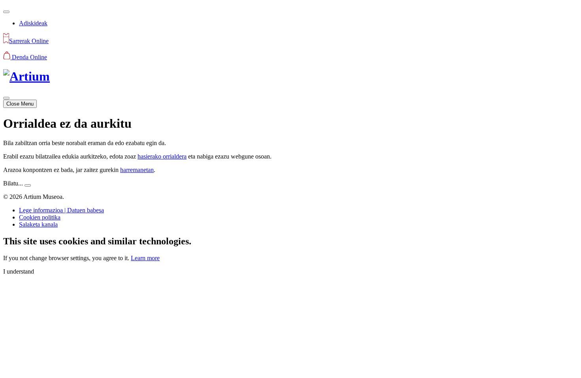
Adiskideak (33, 23)
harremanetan (137, 169)
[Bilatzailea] (6, 12)
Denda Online (28, 57)
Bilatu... (13, 183)
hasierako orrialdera (162, 156)
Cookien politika (39, 217)
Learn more (145, 258)
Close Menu (20, 104)
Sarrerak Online (29, 41)
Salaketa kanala (38, 224)
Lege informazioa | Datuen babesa (61, 210)
